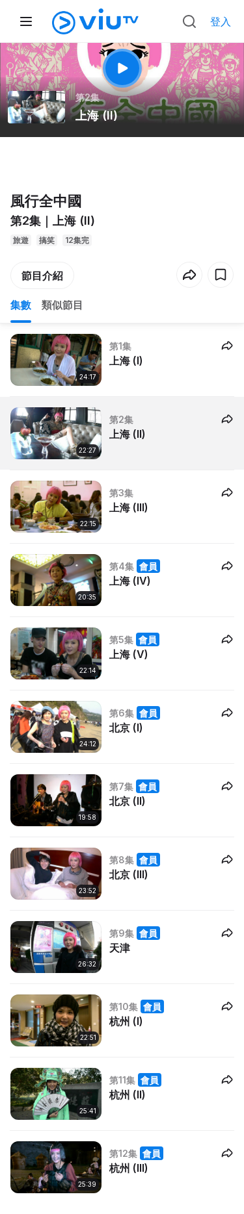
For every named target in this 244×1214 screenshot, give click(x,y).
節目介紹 (42, 275)
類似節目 (62, 304)
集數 (20, 304)
